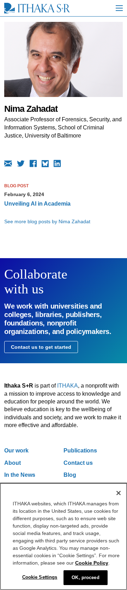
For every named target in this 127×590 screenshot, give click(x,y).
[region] (63, 536)
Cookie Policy (91, 563)
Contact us (78, 463)
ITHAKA (67, 386)
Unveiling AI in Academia (37, 204)
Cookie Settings (40, 577)
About (12, 463)
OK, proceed (85, 577)
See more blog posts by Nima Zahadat (47, 221)
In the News (19, 475)
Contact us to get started (41, 347)
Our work (16, 451)
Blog (70, 475)
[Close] (118, 493)
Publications (80, 451)
